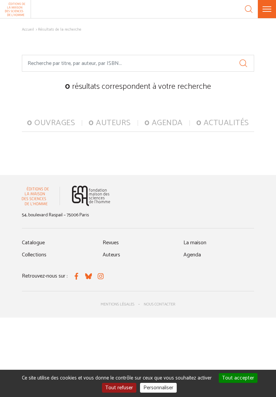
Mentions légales (117, 304)
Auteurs (111, 254)
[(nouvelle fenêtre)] (91, 196)
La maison (194, 242)
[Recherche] (249, 9)
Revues (111, 242)
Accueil (28, 29)
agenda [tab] (163, 123)
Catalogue (33, 242)
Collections (34, 254)
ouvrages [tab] (51, 123)
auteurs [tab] (110, 123)
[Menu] (267, 9)
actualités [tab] (222, 123)
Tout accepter (238, 378)
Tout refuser (119, 387)
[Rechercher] (243, 63)
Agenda (192, 254)
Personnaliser (158, 387)
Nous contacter (159, 304)
